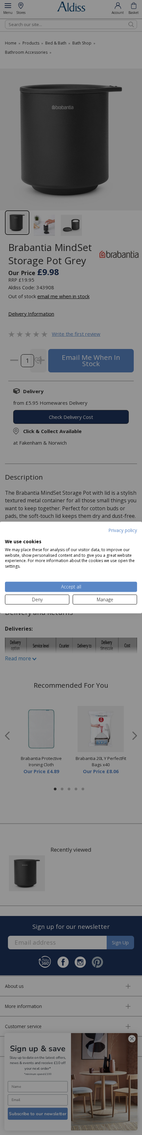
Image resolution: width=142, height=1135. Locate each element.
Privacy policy (122, 530)
